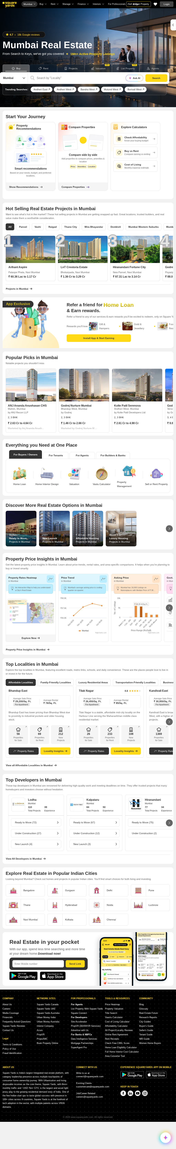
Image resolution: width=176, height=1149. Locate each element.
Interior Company (45, 1026)
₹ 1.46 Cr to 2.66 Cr (73, 423)
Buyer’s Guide (146, 1026)
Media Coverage (11, 1013)
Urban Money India (46, 1017)
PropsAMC (42, 1039)
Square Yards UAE (46, 1008)
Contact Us (8, 1030)
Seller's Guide (146, 1030)
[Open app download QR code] (173, 24)
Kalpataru (92, 799)
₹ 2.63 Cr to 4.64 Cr (20, 423)
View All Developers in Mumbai (24, 858)
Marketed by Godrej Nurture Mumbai (79, 428)
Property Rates (26, 751)
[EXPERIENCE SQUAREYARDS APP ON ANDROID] (132, 1077)
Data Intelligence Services (84, 1039)
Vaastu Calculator (114, 1017)
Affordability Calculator (116, 1026)
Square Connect (79, 1013)
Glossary (143, 1008)
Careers (6, 1008)
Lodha (32, 799)
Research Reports (148, 1017)
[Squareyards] (10, 4)
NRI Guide (144, 1039)
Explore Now (29, 638)
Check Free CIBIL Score (117, 1043)
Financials (8, 1017)
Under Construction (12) (86, 833)
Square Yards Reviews (14, 1026)
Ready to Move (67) (84, 822)
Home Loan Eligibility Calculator (121, 1047)
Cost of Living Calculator (117, 1021)
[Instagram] (145, 1093)
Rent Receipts (112, 1039)
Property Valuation (114, 1008)
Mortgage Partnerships (82, 1043)
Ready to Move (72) (26, 822)
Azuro (40, 1030)
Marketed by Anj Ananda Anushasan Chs (26, 428)
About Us (7, 1004)
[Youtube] (137, 1093)
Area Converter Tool (115, 1056)
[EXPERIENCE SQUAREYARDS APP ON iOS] (156, 1077)
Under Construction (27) (28, 833)
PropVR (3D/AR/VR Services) (86, 1026)
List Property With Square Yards (87, 1008)
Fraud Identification (12, 1053)
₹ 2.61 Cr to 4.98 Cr (126, 423)
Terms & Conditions (12, 1044)
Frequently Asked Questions (17, 1021)
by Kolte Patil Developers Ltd (129, 412)
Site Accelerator (79, 1021)
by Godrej (66, 412)
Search (156, 78)
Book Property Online (47, 1043)
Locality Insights (54, 751)
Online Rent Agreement (116, 1034)
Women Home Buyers (150, 1043)
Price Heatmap (112, 1004)
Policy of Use (9, 1049)
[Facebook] (123, 1093)
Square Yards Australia (48, 1013)
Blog (141, 1004)
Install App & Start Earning (98, 338)
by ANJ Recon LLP (18, 412)
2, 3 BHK (13, 417)
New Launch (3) (82, 844)
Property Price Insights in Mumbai (26, 649)
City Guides (145, 1021)
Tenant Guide (145, 1034)
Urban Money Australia (48, 1021)
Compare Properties (73, 187)
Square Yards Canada (47, 1004)
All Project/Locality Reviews (119, 1030)
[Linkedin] (130, 1093)
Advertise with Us (80, 1030)
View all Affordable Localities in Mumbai (29, 765)
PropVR (41, 1034)
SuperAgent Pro (79, 1047)
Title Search (111, 1013)
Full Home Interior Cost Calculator (122, 1051)
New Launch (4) (23, 844)
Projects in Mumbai (17, 288)
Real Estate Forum (148, 1013)
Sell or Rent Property (138, 4)
